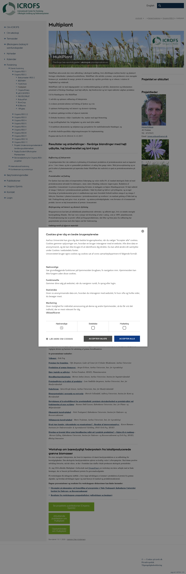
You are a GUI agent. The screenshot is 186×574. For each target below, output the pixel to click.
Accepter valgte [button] (98, 338)
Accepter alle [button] (127, 338)
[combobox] (142, 231)
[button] (59, 338)
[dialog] (93, 287)
